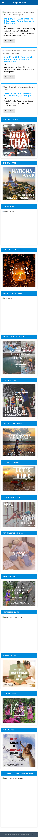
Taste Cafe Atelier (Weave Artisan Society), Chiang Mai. (19, 94)
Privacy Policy (25, 835)
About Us (8, 835)
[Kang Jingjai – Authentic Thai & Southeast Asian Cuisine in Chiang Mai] (19, 13)
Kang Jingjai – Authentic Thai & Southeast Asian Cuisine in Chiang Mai (19, 20)
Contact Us (15, 835)
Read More (9, 41)
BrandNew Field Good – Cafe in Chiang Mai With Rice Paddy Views (18, 59)
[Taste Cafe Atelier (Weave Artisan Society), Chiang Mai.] (19, 88)
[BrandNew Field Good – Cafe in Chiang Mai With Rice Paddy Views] (19, 52)
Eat (5, 26)
